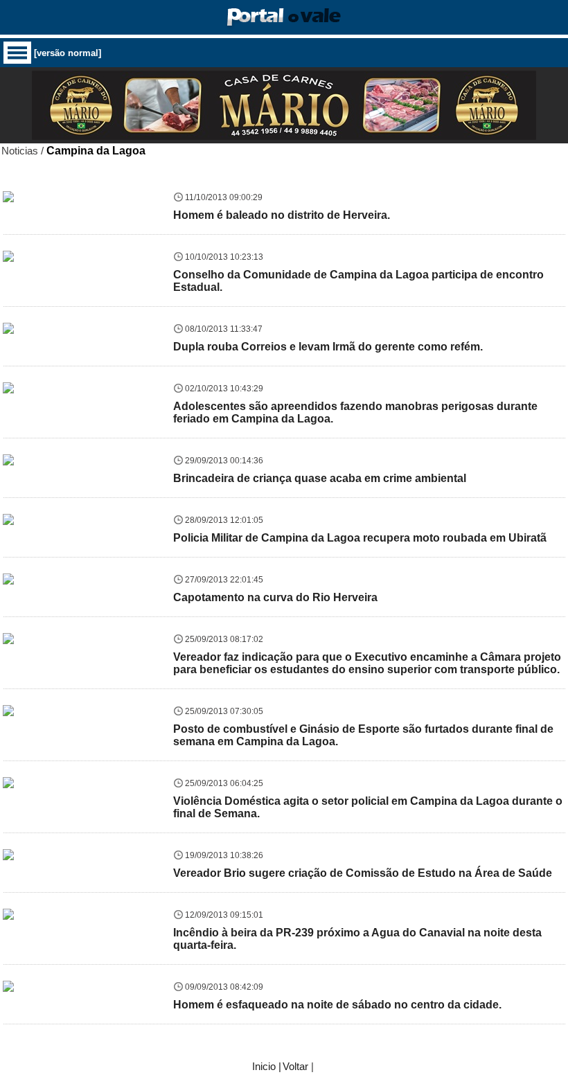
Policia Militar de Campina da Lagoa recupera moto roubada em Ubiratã (360, 538)
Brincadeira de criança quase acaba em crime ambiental (319, 478)
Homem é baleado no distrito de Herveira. (281, 215)
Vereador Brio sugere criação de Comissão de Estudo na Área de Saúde (362, 873)
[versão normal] (67, 53)
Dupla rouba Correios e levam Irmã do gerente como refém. (328, 347)
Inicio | (266, 1066)
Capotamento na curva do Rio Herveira (275, 597)
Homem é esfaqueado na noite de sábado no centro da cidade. (337, 1005)
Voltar (295, 1066)
